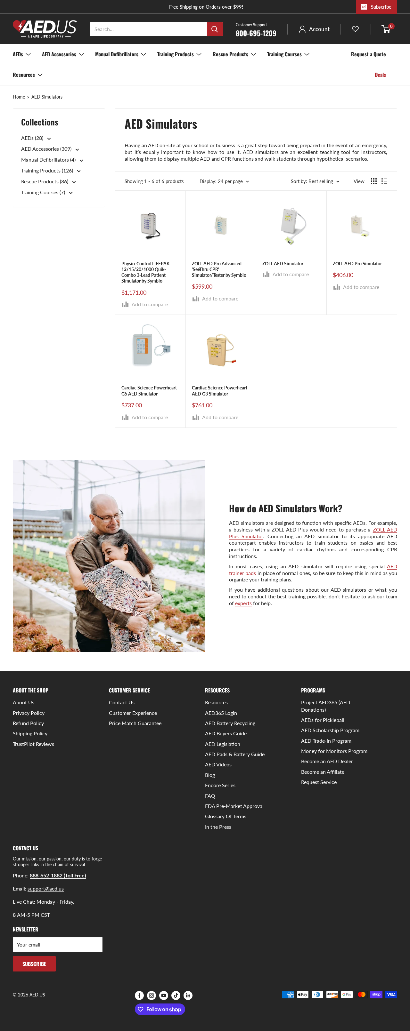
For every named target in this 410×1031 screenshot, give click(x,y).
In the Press (218, 827)
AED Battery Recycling (230, 723)
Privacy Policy (29, 713)
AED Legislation (222, 744)
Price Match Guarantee (135, 723)
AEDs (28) (33, 138)
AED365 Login (221, 713)
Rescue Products (230, 54)
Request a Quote (368, 54)
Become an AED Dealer (327, 761)
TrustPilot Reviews (33, 744)
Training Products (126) (47, 171)
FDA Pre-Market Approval (234, 806)
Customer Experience (133, 713)
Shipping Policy (30, 733)
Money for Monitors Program (334, 751)
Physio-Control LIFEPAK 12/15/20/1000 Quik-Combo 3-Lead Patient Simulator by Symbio (145, 272)
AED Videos (218, 764)
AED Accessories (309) (47, 149)
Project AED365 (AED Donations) (325, 705)
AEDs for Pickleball (322, 720)
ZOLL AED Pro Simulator (357, 263)
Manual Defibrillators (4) (49, 160)
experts (243, 603)
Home (19, 97)
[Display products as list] (384, 181)
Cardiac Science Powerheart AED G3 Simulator (219, 390)
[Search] (215, 29)
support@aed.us (46, 888)
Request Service (319, 782)
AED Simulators (46, 97)
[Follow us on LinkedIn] (188, 995)
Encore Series (220, 785)
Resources (24, 74)
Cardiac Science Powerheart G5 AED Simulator (149, 390)
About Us (23, 702)
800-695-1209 (256, 29)
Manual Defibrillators (116, 54)
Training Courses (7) (43, 192)
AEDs (18, 54)
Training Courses (284, 54)
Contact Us (122, 702)
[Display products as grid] (374, 181)
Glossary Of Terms (225, 816)
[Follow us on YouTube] (163, 995)
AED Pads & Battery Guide (235, 754)
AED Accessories (59, 54)
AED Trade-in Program (326, 741)
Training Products (175, 54)
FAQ (210, 796)
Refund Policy (28, 723)
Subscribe (381, 7)
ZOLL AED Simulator (282, 263)
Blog (210, 775)
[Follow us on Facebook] (139, 995)
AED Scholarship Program (330, 730)
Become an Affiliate (322, 772)
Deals (380, 74)
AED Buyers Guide (226, 733)
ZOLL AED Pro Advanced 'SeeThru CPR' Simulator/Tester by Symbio (219, 269)
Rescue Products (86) (45, 181)
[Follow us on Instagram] (151, 995)
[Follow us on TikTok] (175, 995)
